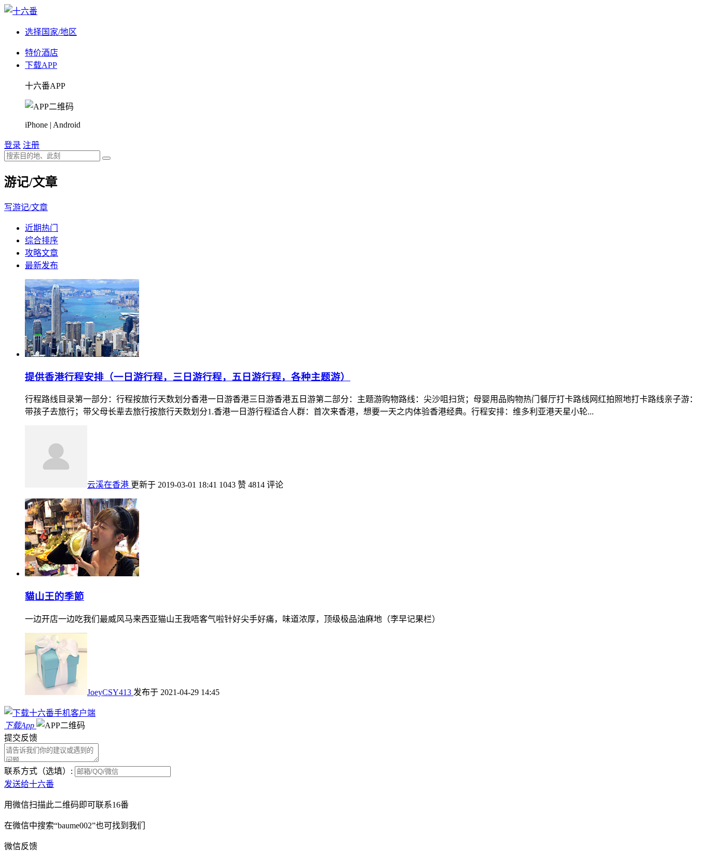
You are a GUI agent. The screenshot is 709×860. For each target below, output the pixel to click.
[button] (60, 725)
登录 (12, 145)
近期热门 (41, 228)
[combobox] (52, 155)
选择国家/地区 (51, 31)
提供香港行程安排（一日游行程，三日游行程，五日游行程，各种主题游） (187, 376)
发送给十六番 (29, 784)
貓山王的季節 (54, 596)
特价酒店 (41, 52)
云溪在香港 (109, 484)
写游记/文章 (26, 207)
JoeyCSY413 (110, 692)
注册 (31, 145)
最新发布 (41, 265)
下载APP (41, 65)
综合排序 (41, 240)
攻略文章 (41, 252)
